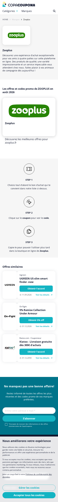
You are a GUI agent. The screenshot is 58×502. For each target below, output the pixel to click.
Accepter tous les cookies (29, 495)
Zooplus (26, 19)
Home (5, 19)
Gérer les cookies (29, 487)
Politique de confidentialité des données (27, 475)
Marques (26, 11)
